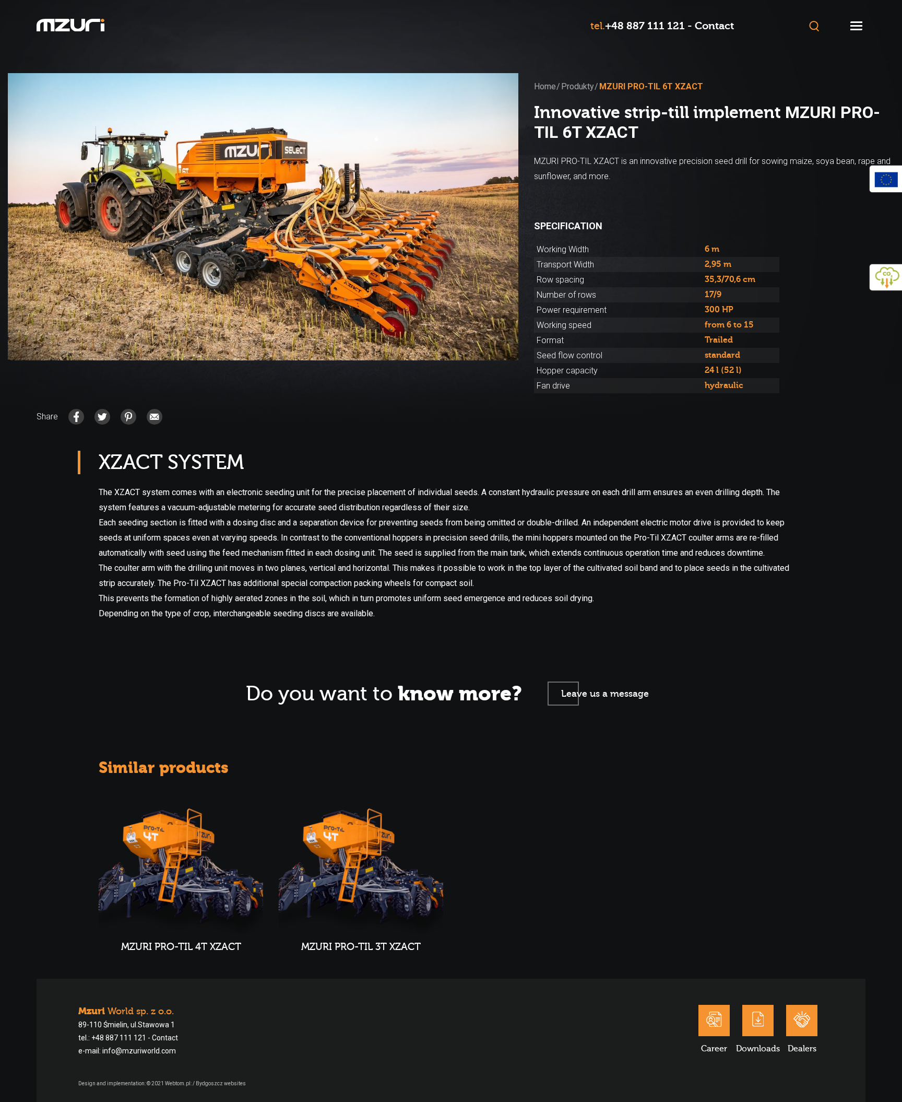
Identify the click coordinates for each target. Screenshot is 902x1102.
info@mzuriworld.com (139, 1051)
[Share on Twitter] (102, 417)
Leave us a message (605, 693)
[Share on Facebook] (76, 417)
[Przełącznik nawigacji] (856, 26)
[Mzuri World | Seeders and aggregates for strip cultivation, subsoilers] (70, 26)
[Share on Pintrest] (128, 417)
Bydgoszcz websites (221, 1083)
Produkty (577, 86)
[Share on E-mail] (154, 417)
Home (545, 86)
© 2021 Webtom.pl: (170, 1083)
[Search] (814, 26)
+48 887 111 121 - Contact (669, 26)
